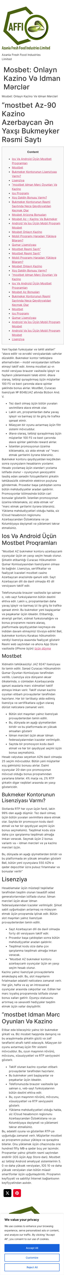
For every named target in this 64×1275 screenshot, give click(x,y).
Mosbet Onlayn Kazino (27, 232)
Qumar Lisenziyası (24, 244)
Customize (32, 1257)
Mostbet (17, 167)
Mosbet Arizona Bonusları (29, 214)
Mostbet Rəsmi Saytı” (26, 249)
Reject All (32, 1267)
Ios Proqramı (20, 193)
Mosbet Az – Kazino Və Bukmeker (34, 219)
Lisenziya (18, 180)
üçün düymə (42, 648)
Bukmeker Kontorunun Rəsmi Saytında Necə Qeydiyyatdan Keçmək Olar (31, 206)
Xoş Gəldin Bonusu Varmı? (29, 197)
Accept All (32, 1247)
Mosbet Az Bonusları (26, 292)
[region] (32, 1244)
